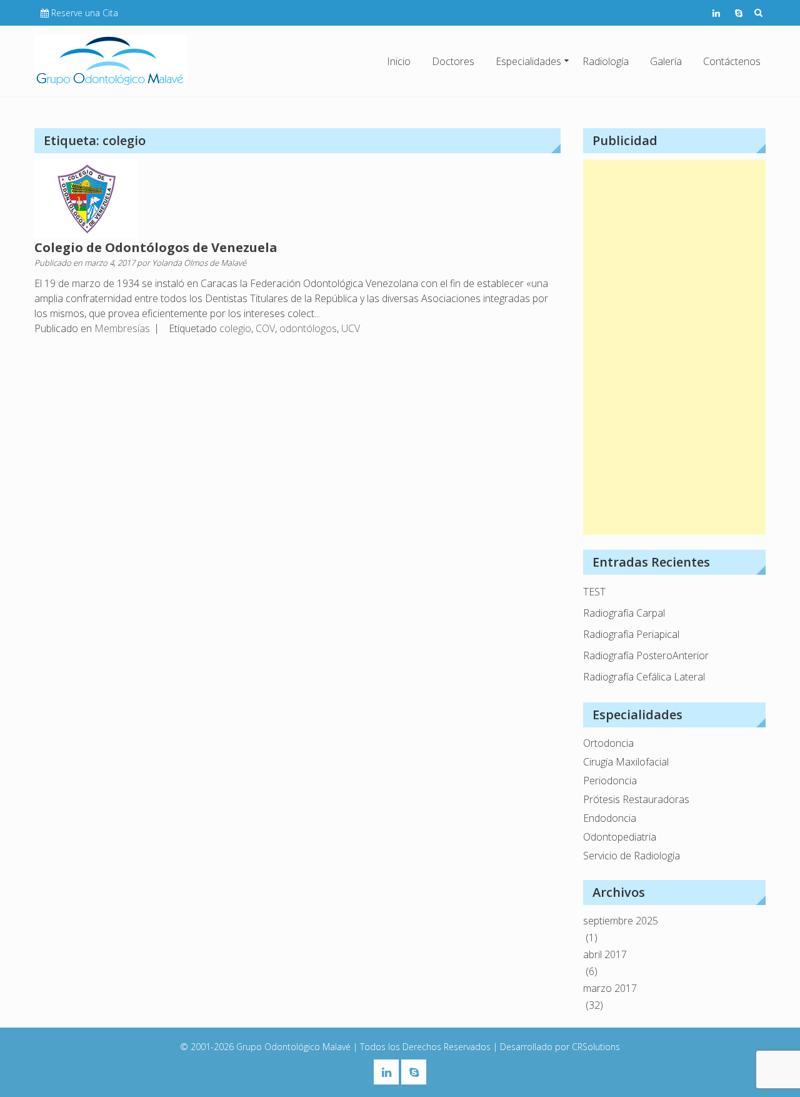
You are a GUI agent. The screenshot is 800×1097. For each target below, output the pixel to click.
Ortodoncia (608, 743)
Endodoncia (609, 818)
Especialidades (528, 61)
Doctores (453, 61)
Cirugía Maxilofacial (626, 762)
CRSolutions (596, 1047)
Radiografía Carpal (624, 613)
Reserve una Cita (84, 13)
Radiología (605, 61)
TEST (594, 591)
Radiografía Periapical (631, 634)
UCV (350, 328)
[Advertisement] (674, 347)
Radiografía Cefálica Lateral (644, 676)
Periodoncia (610, 780)
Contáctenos (732, 61)
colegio (235, 328)
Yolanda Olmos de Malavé (199, 262)
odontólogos (308, 328)
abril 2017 (605, 954)
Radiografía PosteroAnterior (646, 655)
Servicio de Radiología (631, 855)
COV (265, 328)
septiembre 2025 (620, 921)
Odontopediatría (619, 837)
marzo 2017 (610, 988)
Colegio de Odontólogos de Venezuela (156, 247)
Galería (666, 61)
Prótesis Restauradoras (636, 799)
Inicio (399, 61)
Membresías (122, 328)
